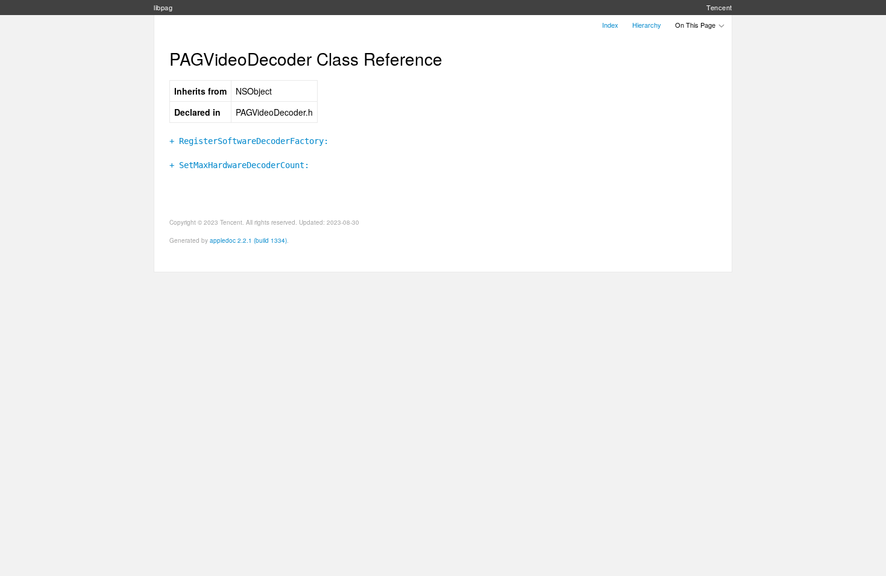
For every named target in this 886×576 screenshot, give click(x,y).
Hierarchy (646, 25)
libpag (163, 7)
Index (610, 25)
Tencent (719, 7)
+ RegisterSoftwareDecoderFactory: (248, 141)
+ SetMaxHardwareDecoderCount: (239, 165)
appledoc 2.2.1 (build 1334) (248, 240)
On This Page (696, 25)
